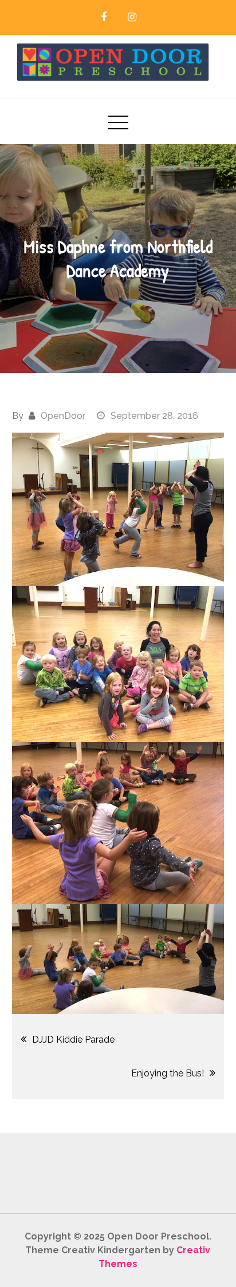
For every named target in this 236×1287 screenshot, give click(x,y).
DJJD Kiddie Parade (73, 1039)
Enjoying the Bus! (167, 1073)
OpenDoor (63, 415)
